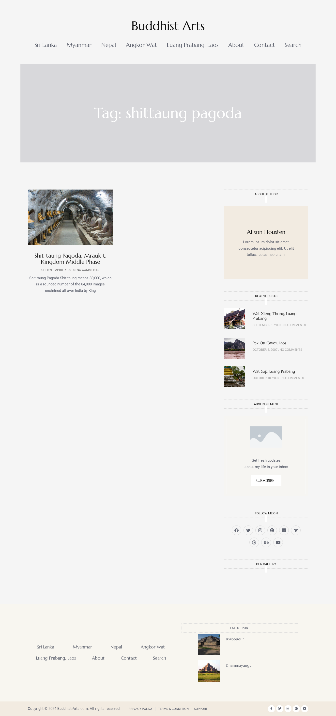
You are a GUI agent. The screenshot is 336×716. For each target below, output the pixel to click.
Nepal (108, 44)
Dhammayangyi (239, 665)
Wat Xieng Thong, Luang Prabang (274, 316)
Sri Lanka (45, 44)
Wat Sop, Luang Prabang (274, 371)
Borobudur (235, 639)
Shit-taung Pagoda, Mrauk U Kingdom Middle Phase (70, 258)
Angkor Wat (141, 44)
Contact (264, 44)
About (236, 44)
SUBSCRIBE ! (266, 480)
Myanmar (79, 44)
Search (293, 44)
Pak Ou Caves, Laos (269, 342)
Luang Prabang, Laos (192, 44)
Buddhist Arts (168, 26)
